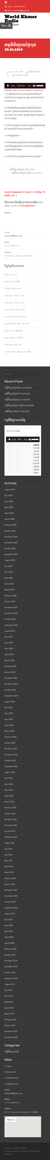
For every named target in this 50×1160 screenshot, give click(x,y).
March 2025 (9, 589)
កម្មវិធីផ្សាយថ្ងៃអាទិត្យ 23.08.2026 (17, 388)
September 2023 (11, 696)
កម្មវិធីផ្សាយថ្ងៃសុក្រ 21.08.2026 (17, 399)
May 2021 (8, 860)
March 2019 (9, 1014)
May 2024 (8, 648)
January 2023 (9, 743)
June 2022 (8, 784)
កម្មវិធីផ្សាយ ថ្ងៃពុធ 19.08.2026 (16, 411)
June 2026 (8, 501)
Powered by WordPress (12, 1151)
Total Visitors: (10, 337)
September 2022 (11, 766)
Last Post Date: (10, 351)
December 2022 (10, 748)
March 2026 (9, 519)
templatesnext (8, 1154)
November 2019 (10, 966)
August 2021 (9, 843)
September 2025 (11, 554)
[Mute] (34, 85)
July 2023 (8, 707)
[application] (25, 86)
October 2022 (10, 760)
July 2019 (8, 990)
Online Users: (10, 274)
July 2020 (8, 919)
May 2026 (8, 507)
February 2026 (10, 525)
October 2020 (10, 902)
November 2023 (11, 684)
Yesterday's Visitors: (12, 302)
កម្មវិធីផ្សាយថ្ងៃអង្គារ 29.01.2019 (20, 169)
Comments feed (12, 1078)
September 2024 (11, 625)
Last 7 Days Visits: (12, 309)
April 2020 (9, 937)
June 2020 (8, 925)
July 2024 (8, 637)
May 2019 (8, 1002)
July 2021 (8, 849)
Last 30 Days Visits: (12, 316)
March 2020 (9, 943)
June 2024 (8, 642)
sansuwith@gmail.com (13, 236)
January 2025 (9, 601)
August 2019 (9, 984)
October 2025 (10, 548)
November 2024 (11, 613)
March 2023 (9, 731)
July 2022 (8, 778)
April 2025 (9, 584)
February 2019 (10, 1019)
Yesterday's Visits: (11, 295)
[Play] (8, 85)
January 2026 (9, 531)
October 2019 (9, 972)
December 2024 (10, 607)
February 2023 (10, 737)
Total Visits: (9, 331)
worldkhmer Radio (21, 75)
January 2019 (9, 1025)
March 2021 (9, 872)
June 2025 (8, 572)
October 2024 (10, 619)
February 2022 (10, 807)
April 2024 (8, 654)
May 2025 (8, 578)
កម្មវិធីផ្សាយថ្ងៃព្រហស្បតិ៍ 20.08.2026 (19, 405)
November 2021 (11, 825)
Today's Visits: (10, 281)
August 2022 (9, 772)
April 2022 (9, 796)
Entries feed (11, 1072)
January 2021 (9, 884)
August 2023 (9, 701)
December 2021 (10, 819)
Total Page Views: (11, 344)
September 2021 (11, 837)
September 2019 (11, 978)
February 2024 (10, 666)
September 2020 (11, 908)
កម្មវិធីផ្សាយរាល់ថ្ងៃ (11, 1051)
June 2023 (8, 713)
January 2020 (9, 955)
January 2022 (9, 813)
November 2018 (10, 1037)
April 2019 (8, 1008)
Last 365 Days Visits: (13, 323)
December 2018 (10, 1031)
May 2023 (8, 719)
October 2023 (10, 690)
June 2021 (8, 855)
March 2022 (9, 801)
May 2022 (8, 790)
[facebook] (5, 3)
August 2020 (9, 913)
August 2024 (9, 631)
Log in (8, 1066)
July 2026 (8, 495)
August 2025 (9, 560)
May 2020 (8, 931)
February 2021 (10, 878)
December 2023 (10, 678)
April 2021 (8, 866)
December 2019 (10, 960)
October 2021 (10, 831)
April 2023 (9, 725)
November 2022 (11, 754)
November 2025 (11, 542)
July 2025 (8, 566)
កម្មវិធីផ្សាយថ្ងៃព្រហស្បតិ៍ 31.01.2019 (27, 173)
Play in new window (22, 90)
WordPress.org (12, 1084)
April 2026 (8, 513)
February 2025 (10, 595)
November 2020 (11, 896)
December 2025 (10, 537)
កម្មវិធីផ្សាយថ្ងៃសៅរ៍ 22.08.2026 (17, 393)
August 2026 (9, 489)
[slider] (40, 85)
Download (38, 90)
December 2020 (10, 890)
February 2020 (10, 949)
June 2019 (8, 996)
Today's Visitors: (11, 288)
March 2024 (9, 660)
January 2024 (9, 672)
